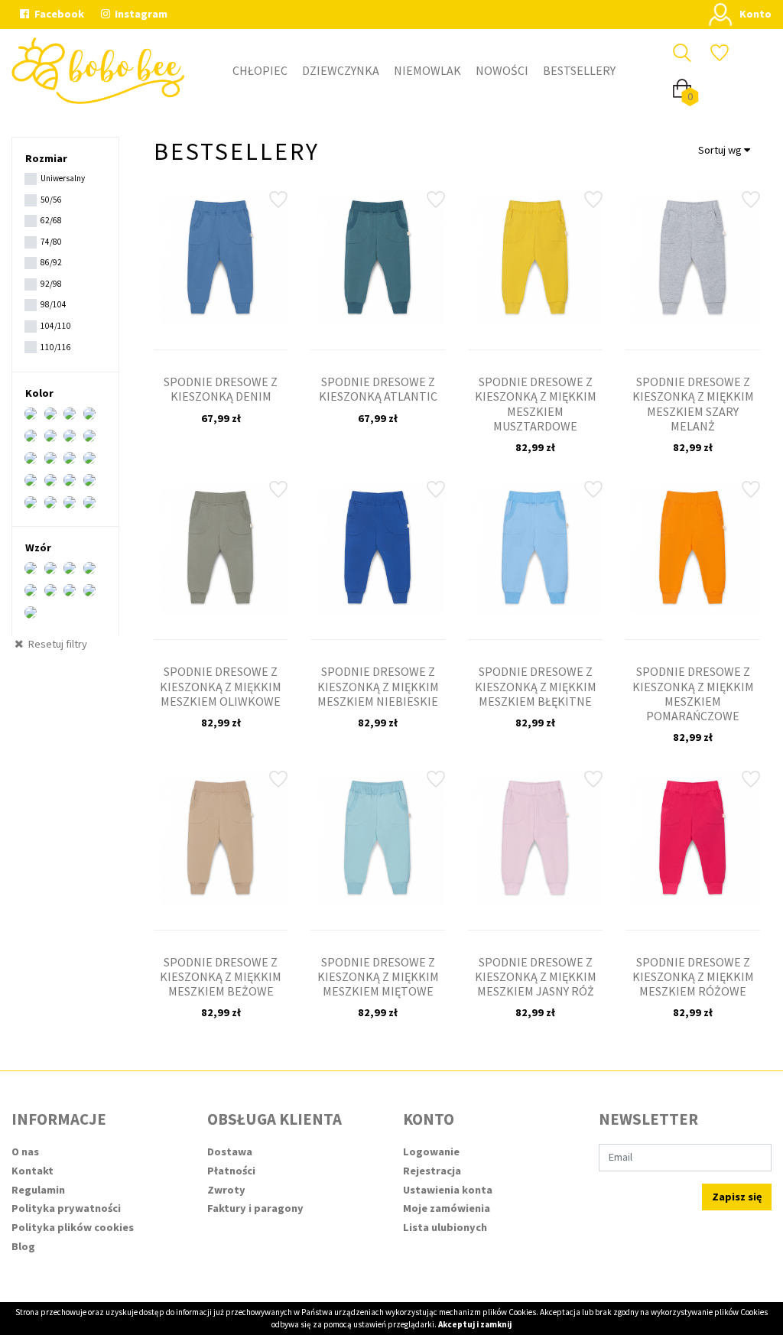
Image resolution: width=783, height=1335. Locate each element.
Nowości (502, 70)
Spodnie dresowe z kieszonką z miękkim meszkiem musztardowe (535, 404)
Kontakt (32, 1170)
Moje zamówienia (446, 1208)
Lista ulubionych (445, 1227)
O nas (25, 1151)
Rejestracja (432, 1170)
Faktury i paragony (255, 1208)
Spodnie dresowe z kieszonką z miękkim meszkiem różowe (693, 976)
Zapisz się (737, 1196)
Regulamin (38, 1190)
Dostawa (229, 1151)
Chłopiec (260, 70)
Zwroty (226, 1190)
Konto (755, 14)
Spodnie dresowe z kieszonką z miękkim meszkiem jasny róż (535, 976)
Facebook (58, 14)
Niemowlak (427, 70)
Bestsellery (579, 70)
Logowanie (431, 1151)
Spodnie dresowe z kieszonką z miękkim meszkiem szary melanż (693, 404)
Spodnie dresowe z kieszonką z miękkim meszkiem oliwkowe (220, 686)
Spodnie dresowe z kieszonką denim (221, 389)
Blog (23, 1246)
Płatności (231, 1170)
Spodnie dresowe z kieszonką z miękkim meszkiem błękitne (535, 686)
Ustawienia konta (447, 1190)
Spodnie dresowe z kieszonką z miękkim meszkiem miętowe (378, 976)
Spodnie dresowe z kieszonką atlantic (378, 389)
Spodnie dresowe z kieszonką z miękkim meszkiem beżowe (220, 976)
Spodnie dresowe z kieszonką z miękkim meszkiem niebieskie (378, 686)
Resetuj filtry (56, 644)
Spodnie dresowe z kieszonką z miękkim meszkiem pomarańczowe (693, 693)
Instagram (139, 14)
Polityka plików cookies (72, 1227)
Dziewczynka (340, 70)
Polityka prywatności (66, 1208)
